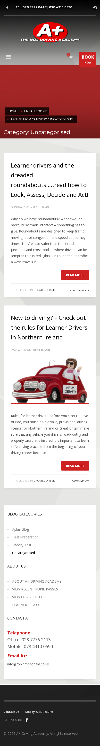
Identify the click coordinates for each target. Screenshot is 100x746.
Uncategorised (44, 290)
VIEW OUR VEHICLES (28, 597)
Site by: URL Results (39, 712)
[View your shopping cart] (71, 57)
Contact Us (11, 712)
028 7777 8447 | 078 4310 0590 (47, 7)
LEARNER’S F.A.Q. (26, 604)
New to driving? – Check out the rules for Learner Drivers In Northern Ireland (49, 327)
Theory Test (21, 545)
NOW (88, 59)
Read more (75, 275)
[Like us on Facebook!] (26, 720)
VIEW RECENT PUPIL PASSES (35, 589)
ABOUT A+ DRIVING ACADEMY (36, 581)
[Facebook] (7, 7)
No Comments (79, 290)
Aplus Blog (20, 529)
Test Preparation (25, 537)
